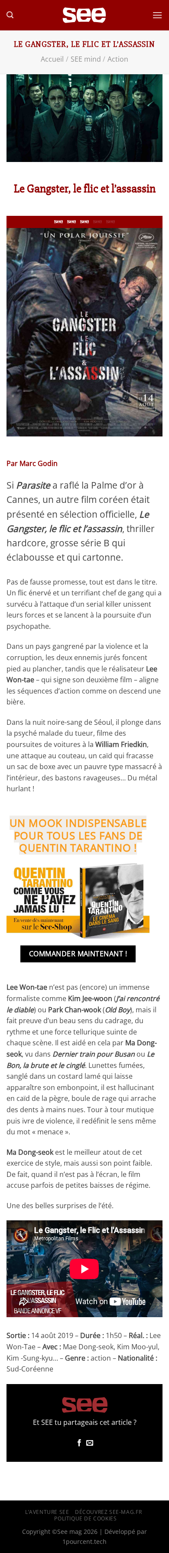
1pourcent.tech (84, 1541)
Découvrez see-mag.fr (108, 1512)
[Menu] (157, 15)
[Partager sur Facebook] (79, 1443)
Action (117, 59)
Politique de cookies (85, 1518)
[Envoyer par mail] (89, 1443)
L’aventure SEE (47, 1512)
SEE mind (86, 59)
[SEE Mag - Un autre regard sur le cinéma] (84, 15)
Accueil (52, 59)
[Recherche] (9, 15)
